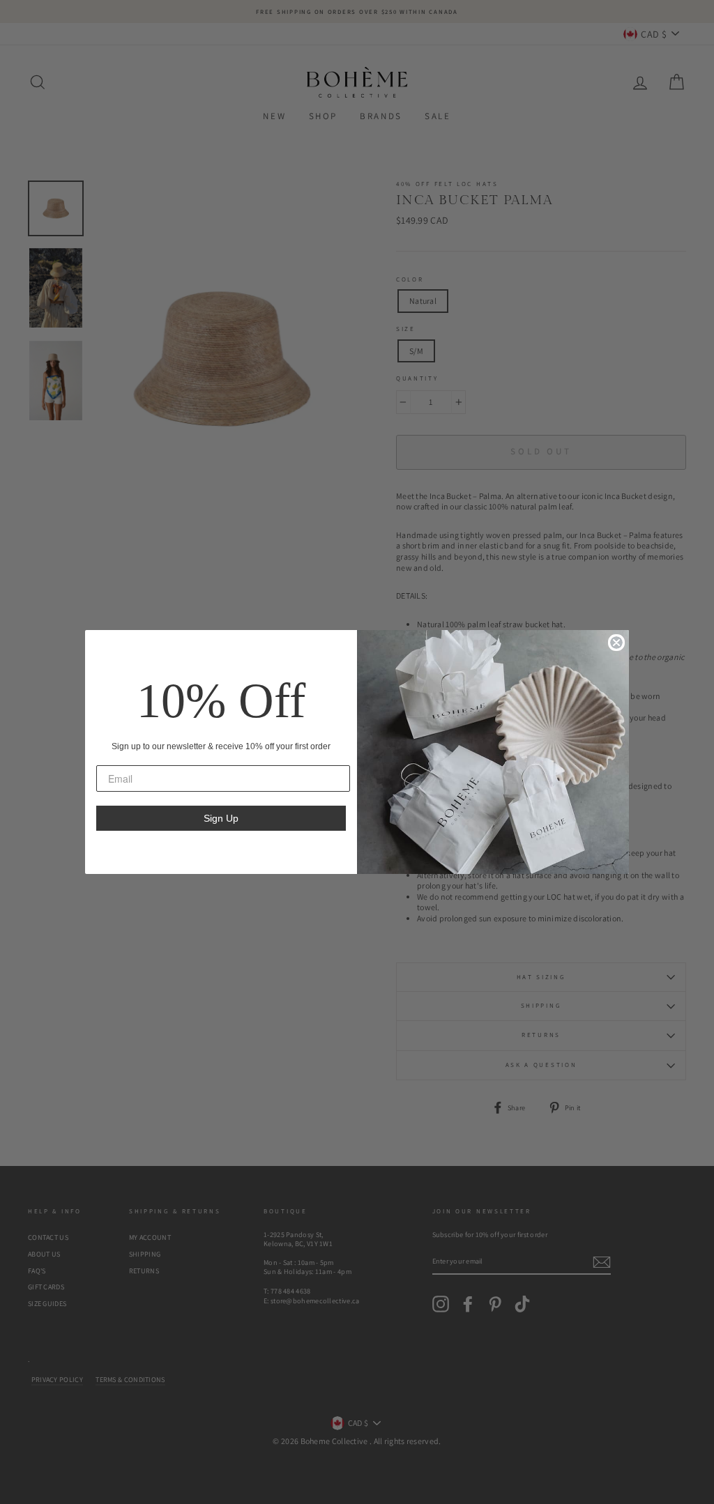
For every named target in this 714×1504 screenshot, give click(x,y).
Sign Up (221, 818)
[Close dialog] (616, 643)
